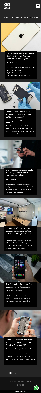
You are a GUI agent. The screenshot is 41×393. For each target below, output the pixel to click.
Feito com (20, 391)
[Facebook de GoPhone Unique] (17, 385)
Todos (5, 17)
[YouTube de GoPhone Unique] (23, 385)
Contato (27, 381)
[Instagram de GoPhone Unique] (20, 385)
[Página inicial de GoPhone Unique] (7, 6)
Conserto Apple (20, 17)
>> (30, 373)
